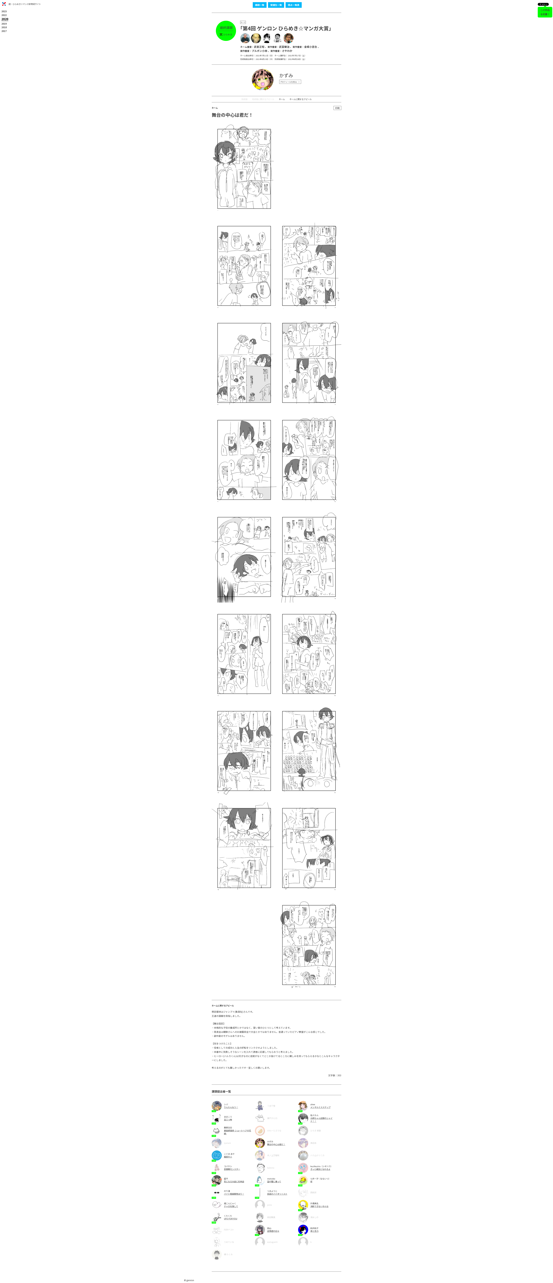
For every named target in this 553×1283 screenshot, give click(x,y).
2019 (4, 23)
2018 (4, 27)
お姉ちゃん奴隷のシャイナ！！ (321, 1120)
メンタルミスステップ (320, 1107)
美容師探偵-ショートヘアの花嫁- (237, 1132)
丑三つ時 (228, 1119)
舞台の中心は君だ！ (276, 1144)
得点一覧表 (293, 5)
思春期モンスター (232, 1169)
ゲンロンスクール (4, 4)
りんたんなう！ (231, 1107)
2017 (4, 31)
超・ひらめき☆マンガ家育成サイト (25, 3)
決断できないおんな (319, 1206)
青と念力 (314, 1230)
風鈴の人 (228, 1156)
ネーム (282, 99)
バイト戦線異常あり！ (234, 1193)
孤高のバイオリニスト (277, 1193)
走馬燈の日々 (273, 1230)
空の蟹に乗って (274, 1181)
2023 (4, 11)
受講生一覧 (276, 5)
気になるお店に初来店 (234, 1181)
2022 (4, 15)
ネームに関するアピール (300, 99)
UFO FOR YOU (230, 1218)
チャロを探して (231, 1206)
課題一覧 (259, 5)
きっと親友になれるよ (320, 1169)
